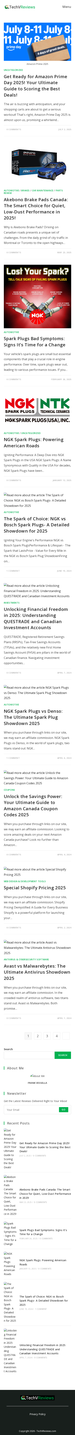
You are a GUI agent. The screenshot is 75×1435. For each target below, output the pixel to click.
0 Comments (14, 129)
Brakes (25, 190)
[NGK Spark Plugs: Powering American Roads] (10, 1264)
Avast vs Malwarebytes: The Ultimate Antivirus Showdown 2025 (37, 972)
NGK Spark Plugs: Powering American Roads (34, 442)
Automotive (11, 190)
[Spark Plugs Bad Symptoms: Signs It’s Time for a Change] (10, 1234)
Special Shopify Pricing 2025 (35, 888)
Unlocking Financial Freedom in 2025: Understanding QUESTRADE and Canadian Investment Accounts (36, 618)
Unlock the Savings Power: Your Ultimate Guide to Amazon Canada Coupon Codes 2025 (33, 805)
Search (8, 1049)
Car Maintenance (42, 190)
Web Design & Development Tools (25, 881)
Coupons (9, 789)
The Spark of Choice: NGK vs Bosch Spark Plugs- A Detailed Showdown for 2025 (37, 525)
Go (64, 1109)
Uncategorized (13, 70)
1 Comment (13, 570)
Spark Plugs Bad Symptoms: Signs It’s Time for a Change (35, 341)
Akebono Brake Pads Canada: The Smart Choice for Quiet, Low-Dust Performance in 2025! (36, 208)
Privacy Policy (37, 1414)
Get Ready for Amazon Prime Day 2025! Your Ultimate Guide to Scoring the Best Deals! (35, 85)
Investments (12, 602)
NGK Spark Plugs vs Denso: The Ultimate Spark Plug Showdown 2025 (33, 717)
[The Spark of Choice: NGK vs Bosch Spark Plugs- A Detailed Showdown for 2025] (10, 1302)
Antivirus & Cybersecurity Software (26, 959)
